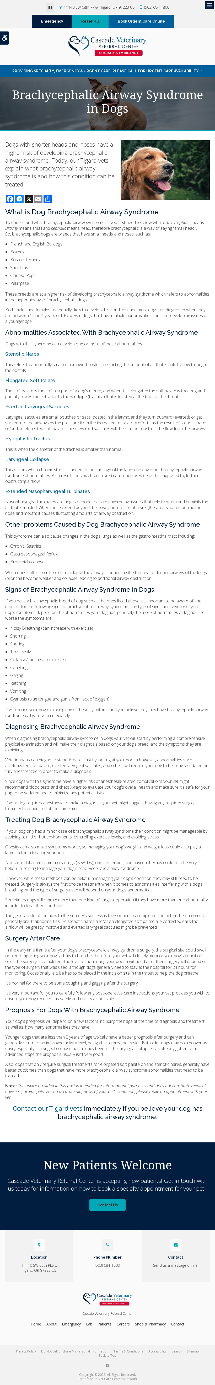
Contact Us (107, 1205)
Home (36, 1324)
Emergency (52, 21)
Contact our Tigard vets (47, 1108)
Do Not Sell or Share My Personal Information (74, 1351)
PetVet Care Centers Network (115, 1379)
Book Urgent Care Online (141, 21)
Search (177, 1351)
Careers (123, 1324)
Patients (104, 1324)
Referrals (90, 21)
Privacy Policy (26, 1351)
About (51, 1324)
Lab (89, 1324)
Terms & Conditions (128, 1351)
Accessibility (157, 1351)
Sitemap (193, 1351)
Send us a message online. (175, 1265)
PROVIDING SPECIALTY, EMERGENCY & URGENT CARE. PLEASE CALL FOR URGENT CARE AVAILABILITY (105, 71)
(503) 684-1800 (156, 7)
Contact (177, 1324)
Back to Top (107, 1355)
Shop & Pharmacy (150, 1324)
